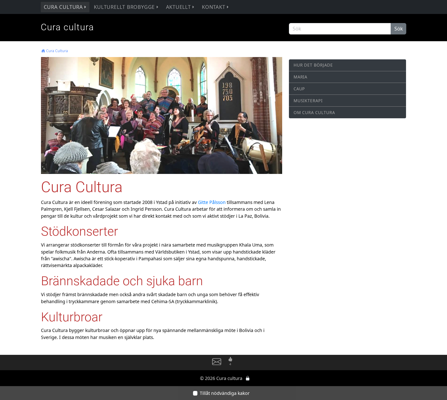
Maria (301, 77)
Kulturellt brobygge (124, 6)
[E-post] (216, 364)
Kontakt (213, 6)
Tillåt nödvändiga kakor (225, 393)
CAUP (299, 89)
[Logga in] (247, 378)
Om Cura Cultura (314, 112)
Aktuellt (178, 6)
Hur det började (313, 65)
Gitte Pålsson (212, 202)
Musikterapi (308, 100)
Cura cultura (67, 27)
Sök (398, 28)
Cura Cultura (63, 6)
